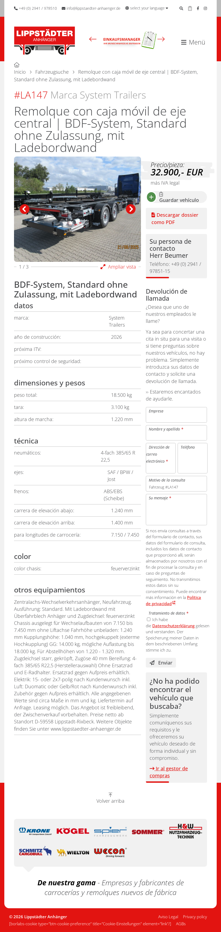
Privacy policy (195, 916)
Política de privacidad (173, 600)
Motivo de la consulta (167, 479)
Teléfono (188, 446)
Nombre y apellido (166, 429)
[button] (92, 39)
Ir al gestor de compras (169, 772)
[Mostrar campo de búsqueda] (181, 8)
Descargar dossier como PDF (174, 218)
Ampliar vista (120, 266)
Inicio (20, 72)
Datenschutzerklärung (173, 625)
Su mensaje (160, 497)
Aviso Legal (168, 916)
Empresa (156, 411)
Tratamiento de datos (168, 613)
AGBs (181, 923)
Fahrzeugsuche (52, 72)
